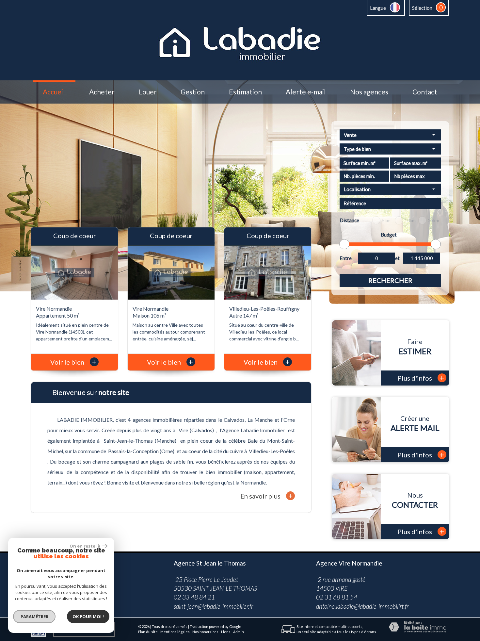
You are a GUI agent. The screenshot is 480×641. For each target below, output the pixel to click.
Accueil (54, 92)
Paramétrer (34, 616)
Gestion (193, 92)
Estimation (245, 92)
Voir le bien (73, 362)
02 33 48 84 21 (194, 597)
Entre (346, 258)
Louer (148, 92)
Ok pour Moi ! (88, 616)
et (397, 258)
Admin (238, 632)
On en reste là (85, 546)
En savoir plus (266, 495)
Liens (226, 632)
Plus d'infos (420, 377)
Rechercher (390, 280)
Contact (424, 92)
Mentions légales (175, 632)
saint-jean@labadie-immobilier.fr (213, 606)
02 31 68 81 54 (336, 597)
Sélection (422, 8)
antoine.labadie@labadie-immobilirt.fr (362, 606)
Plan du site (148, 632)
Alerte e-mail (306, 92)
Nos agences (369, 92)
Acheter (102, 92)
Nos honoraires (205, 632)
